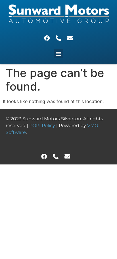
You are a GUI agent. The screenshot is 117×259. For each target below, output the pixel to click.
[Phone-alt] (58, 38)
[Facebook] (47, 38)
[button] (58, 53)
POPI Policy (42, 125)
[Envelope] (70, 38)
